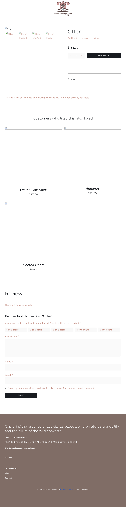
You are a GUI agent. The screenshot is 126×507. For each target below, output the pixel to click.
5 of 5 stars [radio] (106, 329)
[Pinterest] (114, 79)
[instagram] (57, 496)
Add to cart (104, 56)
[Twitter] (110, 79)
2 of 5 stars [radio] (36, 329)
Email (9, 375)
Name (9, 361)
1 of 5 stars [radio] (13, 329)
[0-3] (31, 29)
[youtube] (69, 496)
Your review (12, 336)
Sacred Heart (33, 265)
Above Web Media (66, 489)
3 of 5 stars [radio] (59, 329)
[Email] (119, 79)
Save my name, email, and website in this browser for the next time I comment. (51, 388)
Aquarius (93, 188)
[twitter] (65, 496)
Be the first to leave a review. (83, 38)
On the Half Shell (33, 190)
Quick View (33, 157)
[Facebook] (105, 79)
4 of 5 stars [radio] (82, 329)
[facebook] (61, 496)
